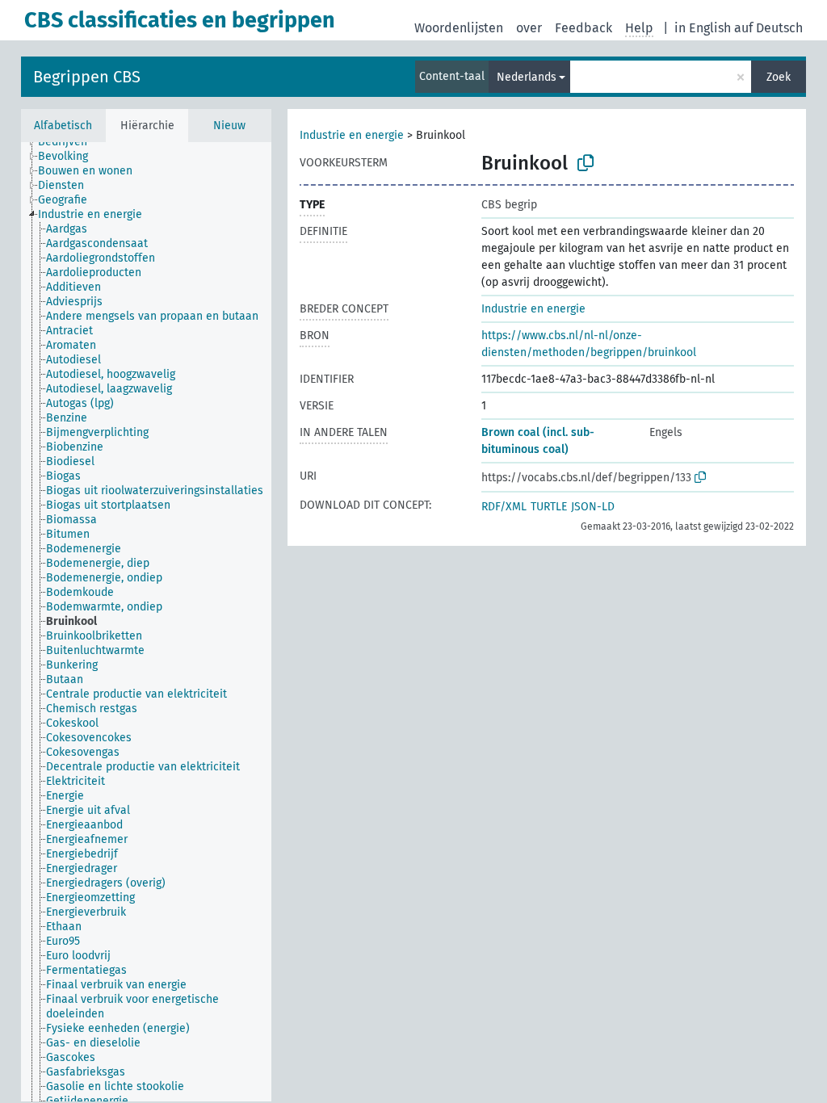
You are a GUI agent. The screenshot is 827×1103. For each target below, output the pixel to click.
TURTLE (549, 507)
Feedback (583, 28)
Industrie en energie (352, 135)
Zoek (778, 77)
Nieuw (229, 125)
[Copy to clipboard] (585, 163)
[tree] (146, 621)
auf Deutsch (768, 28)
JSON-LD (593, 507)
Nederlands (526, 77)
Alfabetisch (63, 125)
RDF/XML (504, 507)
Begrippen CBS (87, 76)
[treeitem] (69, 142)
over (529, 28)
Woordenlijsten (458, 28)
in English (702, 28)
